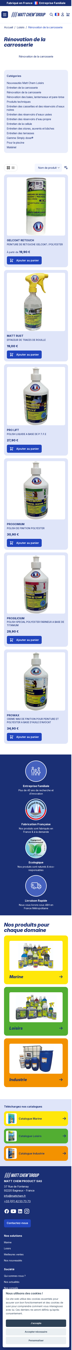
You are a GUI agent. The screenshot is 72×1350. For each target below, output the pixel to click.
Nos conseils (11, 1287)
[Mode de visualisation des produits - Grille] (8, 168)
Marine (8, 1242)
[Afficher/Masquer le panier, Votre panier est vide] (68, 14)
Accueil (8, 27)
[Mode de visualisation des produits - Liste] (13, 168)
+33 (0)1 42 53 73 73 (17, 1201)
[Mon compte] (62, 14)
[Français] (57, 14)
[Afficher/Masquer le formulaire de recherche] (51, 14)
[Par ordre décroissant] (65, 168)
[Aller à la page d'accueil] (28, 14)
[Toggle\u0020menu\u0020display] (4, 14)
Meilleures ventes (14, 1254)
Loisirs (20, 27)
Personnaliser (36, 1340)
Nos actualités (11, 1281)
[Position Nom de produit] (48, 168)
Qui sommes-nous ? (15, 1275)
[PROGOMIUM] (36, 490)
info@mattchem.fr (15, 1196)
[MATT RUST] (36, 302)
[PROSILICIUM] (36, 584)
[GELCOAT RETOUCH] (36, 206)
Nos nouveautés (13, 1260)
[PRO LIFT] (36, 396)
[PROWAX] (36, 681)
